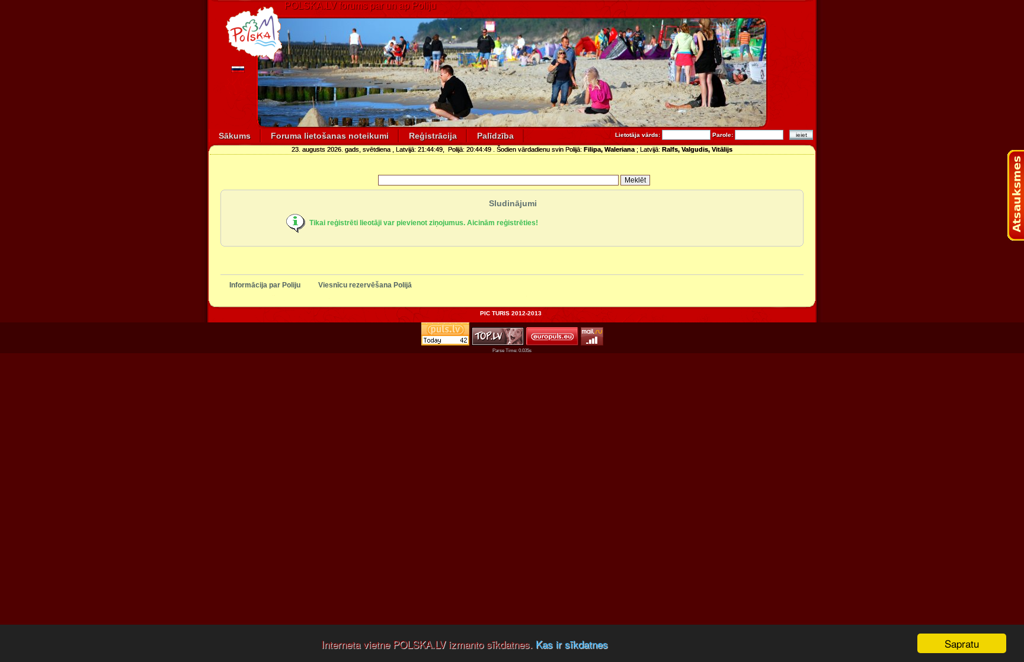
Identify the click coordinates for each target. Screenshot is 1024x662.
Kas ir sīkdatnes (572, 644)
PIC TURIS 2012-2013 (511, 313)
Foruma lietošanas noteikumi (330, 135)
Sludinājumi (513, 203)
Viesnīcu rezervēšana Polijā (365, 285)
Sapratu (962, 643)
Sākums (235, 135)
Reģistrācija (433, 135)
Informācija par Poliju (264, 285)
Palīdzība (495, 135)
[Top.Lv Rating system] (498, 342)
